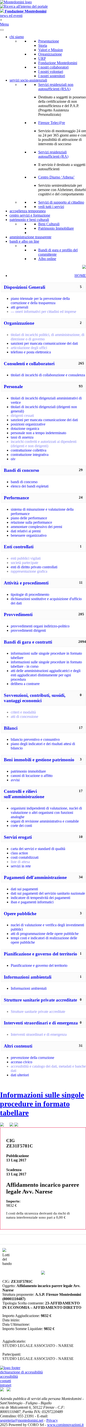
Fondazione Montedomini (57, 63)
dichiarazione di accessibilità (21, 1372)
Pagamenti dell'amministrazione (35, 877)
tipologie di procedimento (30, 594)
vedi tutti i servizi (51, 207)
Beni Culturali (48, 224)
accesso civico (21, 1062)
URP (42, 58)
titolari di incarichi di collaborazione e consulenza (48, 375)
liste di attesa (20, 862)
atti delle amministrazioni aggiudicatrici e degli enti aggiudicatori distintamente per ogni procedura (46, 675)
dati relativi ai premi (26, 531)
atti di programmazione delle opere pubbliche (45, 934)
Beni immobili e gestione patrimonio (39, 759)
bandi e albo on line (24, 241)
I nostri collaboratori (53, 67)
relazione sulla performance (31, 522)
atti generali (19, 307)
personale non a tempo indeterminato (38, 433)
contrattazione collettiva (28, 450)
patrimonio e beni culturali (29, 220)
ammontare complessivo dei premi (36, 527)
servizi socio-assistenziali (28, 80)
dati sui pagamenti (24, 889)
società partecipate (24, 563)
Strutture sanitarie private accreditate (40, 999)
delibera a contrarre (25, 684)
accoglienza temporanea (28, 211)
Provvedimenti (18, 614)
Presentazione (48, 41)
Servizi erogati (18, 837)
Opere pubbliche (20, 913)
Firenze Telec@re (51, 123)
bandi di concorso (24, 482)
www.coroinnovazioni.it (65, 1425)
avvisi (15, 780)
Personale (13, 386)
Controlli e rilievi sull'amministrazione (24, 794)
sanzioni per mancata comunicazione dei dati (44, 343)
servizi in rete (21, 866)
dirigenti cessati (22, 415)
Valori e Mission (50, 50)
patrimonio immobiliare (28, 771)
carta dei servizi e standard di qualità (38, 849)
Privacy (52, 1420)
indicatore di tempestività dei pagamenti (40, 898)
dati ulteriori (20, 1075)
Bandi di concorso (21, 470)
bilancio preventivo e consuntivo (35, 739)
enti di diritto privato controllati (34, 567)
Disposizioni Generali (24, 287)
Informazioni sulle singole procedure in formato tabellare (42, 1104)
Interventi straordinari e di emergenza (41, 1022)
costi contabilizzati (24, 857)
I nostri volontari (50, 71)
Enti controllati (18, 546)
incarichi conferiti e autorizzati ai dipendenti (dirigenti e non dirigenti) (43, 443)
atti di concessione (24, 716)
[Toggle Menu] (2, 30)
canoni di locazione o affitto (32, 776)
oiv (13, 459)
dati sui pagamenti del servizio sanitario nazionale (48, 893)
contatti (5, 1381)
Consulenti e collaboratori (29, 363)
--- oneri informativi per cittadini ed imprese (43, 311)
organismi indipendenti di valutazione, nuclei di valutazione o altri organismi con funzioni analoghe (46, 812)
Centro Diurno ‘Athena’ (56, 177)
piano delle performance (29, 518)
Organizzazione (50, 54)
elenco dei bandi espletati (29, 486)
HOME (80, 276)
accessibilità (9, 1376)
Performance (16, 497)
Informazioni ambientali (27, 977)
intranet (5, 1385)
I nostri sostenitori (51, 76)
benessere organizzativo (29, 535)
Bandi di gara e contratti (28, 642)
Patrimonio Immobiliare (56, 228)
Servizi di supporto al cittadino (61, 202)
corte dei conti (21, 825)
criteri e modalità (23, 712)
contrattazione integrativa (29, 455)
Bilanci (10, 728)
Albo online (47, 259)
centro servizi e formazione (30, 215)
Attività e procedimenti (26, 582)
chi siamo (17, 37)
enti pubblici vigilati (26, 558)
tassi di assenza (22, 437)
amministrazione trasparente (30, 237)
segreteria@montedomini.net (21, 1420)
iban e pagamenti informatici (32, 902)
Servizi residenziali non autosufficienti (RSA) (55, 86)
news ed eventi (11, 16)
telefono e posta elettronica (31, 352)
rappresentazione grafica (29, 571)
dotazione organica (25, 428)
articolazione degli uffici (29, 348)
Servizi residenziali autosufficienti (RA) (53, 154)
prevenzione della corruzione (32, 1058)
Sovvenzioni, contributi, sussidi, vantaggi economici (34, 698)
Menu (4, 24)
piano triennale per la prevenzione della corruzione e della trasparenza (40, 300)
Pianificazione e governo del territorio (40, 953)
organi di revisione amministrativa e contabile (45, 821)
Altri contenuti (18, 1046)
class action (19, 853)
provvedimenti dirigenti (28, 630)
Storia (42, 45)
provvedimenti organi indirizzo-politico (40, 626)
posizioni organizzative (28, 424)
